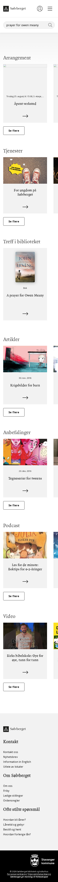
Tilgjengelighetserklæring (39, 874)
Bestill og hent (12, 829)
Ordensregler (11, 800)
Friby (6, 791)
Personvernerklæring (17, 874)
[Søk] (49, 25)
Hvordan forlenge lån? (17, 834)
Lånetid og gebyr (13, 824)
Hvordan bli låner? (14, 819)
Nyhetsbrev (10, 757)
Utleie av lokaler (13, 766)
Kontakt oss (10, 752)
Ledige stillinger (13, 795)
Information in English (17, 762)
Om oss (7, 786)
